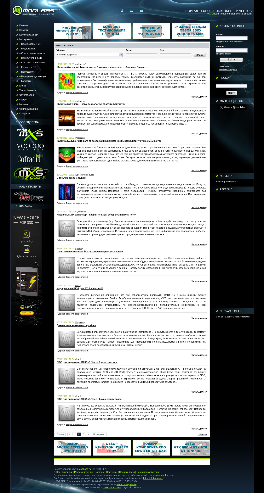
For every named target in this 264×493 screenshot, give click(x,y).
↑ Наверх (202, 434)
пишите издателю (126, 484)
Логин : (220, 34)
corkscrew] (80, 64)
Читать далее (199, 97)
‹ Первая (60, 434)
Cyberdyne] (80, 211)
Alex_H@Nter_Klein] (84, 175)
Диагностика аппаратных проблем (76, 325)
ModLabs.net (85, 469)
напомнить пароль (228, 69)
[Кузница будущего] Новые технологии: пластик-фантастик (91, 104)
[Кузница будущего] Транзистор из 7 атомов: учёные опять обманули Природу (102, 67)
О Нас (57, 472)
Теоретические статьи (77, 92)
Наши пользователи (147, 472)
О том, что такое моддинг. (71, 177)
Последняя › (99, 434)
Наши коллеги (127, 472)
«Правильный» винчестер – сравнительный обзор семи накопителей (96, 214)
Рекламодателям (83, 472)
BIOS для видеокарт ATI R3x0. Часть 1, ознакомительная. (89, 399)
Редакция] (80, 138)
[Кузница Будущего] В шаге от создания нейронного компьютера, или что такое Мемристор (109, 141)
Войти (231, 59)
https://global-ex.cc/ (153, 478)
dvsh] (78, 285)
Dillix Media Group (112, 487)
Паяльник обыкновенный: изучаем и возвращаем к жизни (90, 251)
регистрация (225, 66)
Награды (99, 472)
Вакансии (67, 472)
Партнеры (112, 472)
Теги (162, 50)
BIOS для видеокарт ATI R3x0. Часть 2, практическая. (87, 362)
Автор (129, 50)
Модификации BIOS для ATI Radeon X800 (80, 288)
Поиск (199, 54)
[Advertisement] (232, 250)
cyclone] (79, 248)
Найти (231, 92)
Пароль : (221, 46)
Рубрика (60, 50)
